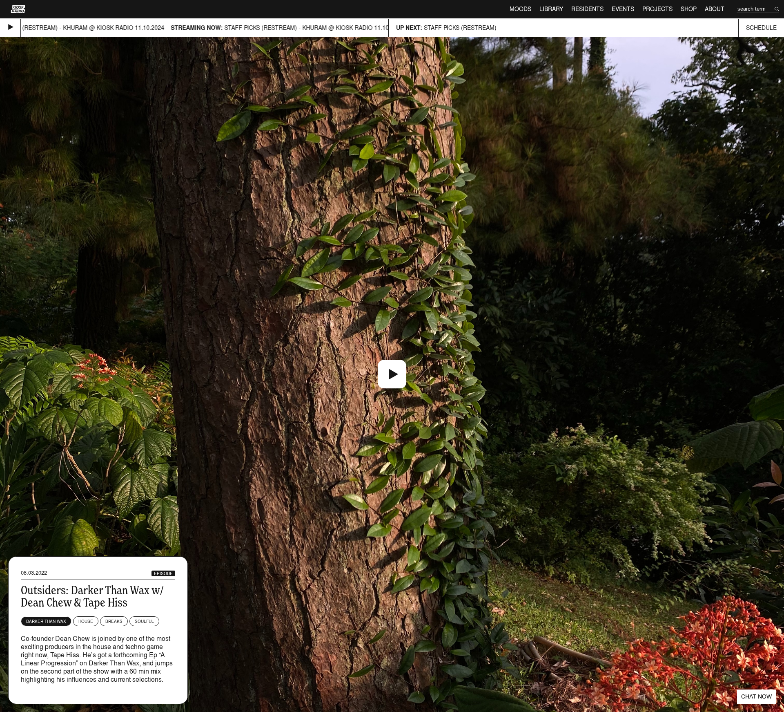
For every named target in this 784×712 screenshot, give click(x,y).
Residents (587, 9)
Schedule (761, 27)
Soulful (144, 621)
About (714, 9)
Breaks (113, 621)
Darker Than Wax (46, 621)
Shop (689, 9)
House (85, 621)
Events (623, 9)
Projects (657, 9)
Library (551, 9)
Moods (520, 9)
